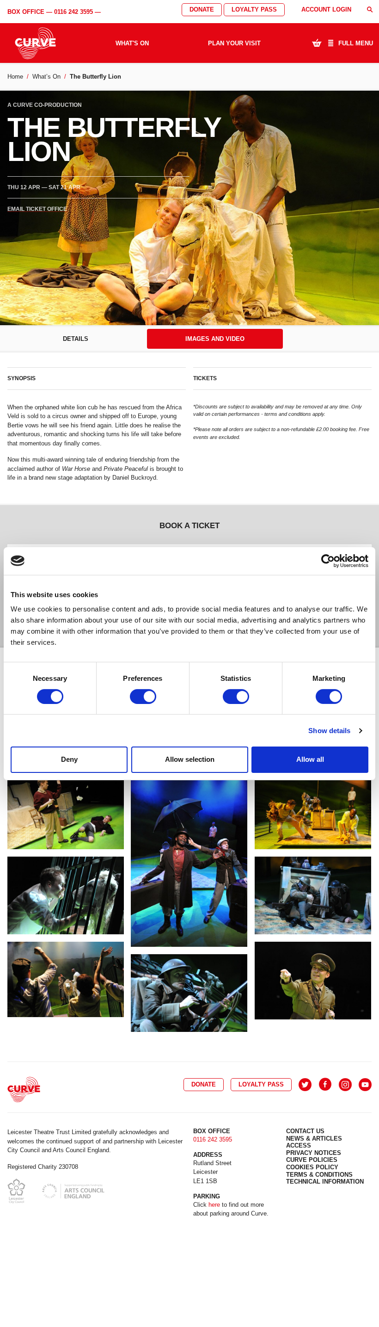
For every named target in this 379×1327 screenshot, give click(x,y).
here (214, 1204)
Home (15, 76)
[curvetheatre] (365, 1084)
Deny (69, 759)
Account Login (326, 9)
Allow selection (189, 759)
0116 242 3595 (73, 11)
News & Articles (314, 1138)
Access (298, 1145)
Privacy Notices (313, 1152)
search (370, 9)
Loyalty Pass (254, 9)
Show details (329, 730)
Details (75, 338)
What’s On (46, 76)
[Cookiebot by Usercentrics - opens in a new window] (327, 561)
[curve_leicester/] (345, 1084)
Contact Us (305, 1131)
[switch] (143, 696)
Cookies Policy (312, 1167)
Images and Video (215, 338)
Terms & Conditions (319, 1174)
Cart (316, 42)
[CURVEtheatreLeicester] (325, 1084)
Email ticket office (37, 209)
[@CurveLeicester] (305, 1084)
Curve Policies (311, 1159)
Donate (202, 9)
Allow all (310, 759)
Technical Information (325, 1181)
